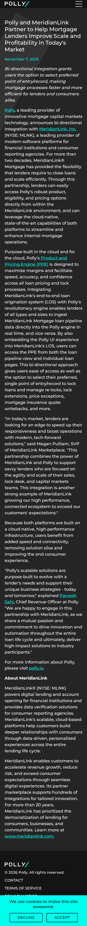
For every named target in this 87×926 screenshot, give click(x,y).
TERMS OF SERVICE (23, 888)
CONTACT (14, 880)
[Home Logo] (18, 4)
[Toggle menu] (78, 3)
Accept (62, 917)
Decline (26, 917)
